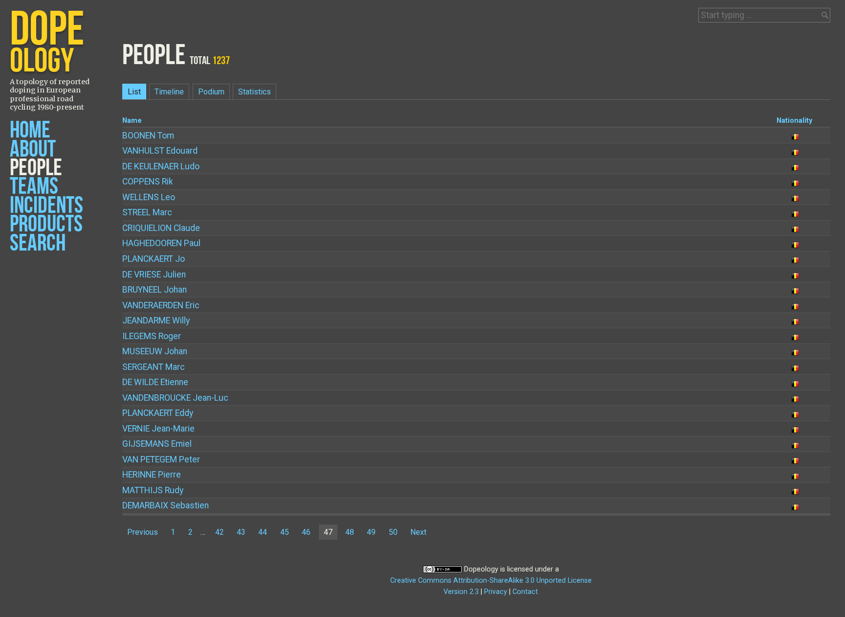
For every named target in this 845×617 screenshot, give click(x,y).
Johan (154, 290)
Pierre (151, 475)
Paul (161, 243)
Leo (148, 197)
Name (132, 120)
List (134, 91)
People (36, 168)
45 (284, 532)
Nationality (794, 120)
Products (46, 224)
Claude (161, 228)
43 (241, 532)
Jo (153, 259)
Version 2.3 (461, 592)
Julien (154, 274)
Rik (147, 181)
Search (38, 243)
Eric (161, 305)
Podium (211, 91)
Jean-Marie (158, 429)
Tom (148, 135)
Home (30, 130)
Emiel (157, 444)
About (33, 149)
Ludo (161, 166)
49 (371, 532)
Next (418, 532)
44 (262, 532)
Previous (142, 532)
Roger (151, 336)
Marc (147, 212)
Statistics (254, 91)
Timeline (169, 91)
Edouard (160, 151)
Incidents (46, 206)
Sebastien (165, 505)
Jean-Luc (175, 398)
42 (219, 532)
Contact (525, 592)
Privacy (495, 592)
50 (393, 532)
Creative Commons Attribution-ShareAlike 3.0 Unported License (491, 580)
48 (349, 532)
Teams (34, 187)
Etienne (155, 382)
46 (306, 532)
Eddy (157, 413)
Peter (161, 459)
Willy (156, 320)
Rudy (152, 490)
